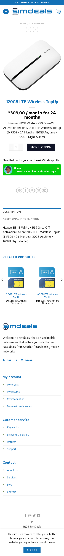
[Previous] (2, 287)
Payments (12, 427)
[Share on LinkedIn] (45, 190)
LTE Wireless (37, 23)
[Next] (61, 287)
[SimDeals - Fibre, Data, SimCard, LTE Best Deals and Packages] (32, 11)
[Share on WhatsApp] (19, 190)
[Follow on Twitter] (34, 515)
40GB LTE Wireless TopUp (47, 296)
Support (11, 448)
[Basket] (58, 11)
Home (23, 23)
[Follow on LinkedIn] (38, 515)
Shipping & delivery (18, 434)
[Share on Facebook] (25, 190)
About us (12, 470)
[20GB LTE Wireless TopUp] (16, 277)
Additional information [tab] (21, 218)
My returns (13, 391)
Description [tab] (12, 211)
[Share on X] (32, 190)
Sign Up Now (40, 147)
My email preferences (19, 406)
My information (15, 398)
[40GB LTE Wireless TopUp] (47, 277)
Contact (11, 491)
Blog (9, 484)
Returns (11, 441)
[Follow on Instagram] (29, 515)
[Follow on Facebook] (25, 515)
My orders (12, 384)
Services (12, 477)
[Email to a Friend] (38, 190)
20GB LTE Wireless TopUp (16, 296)
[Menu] (6, 12)
